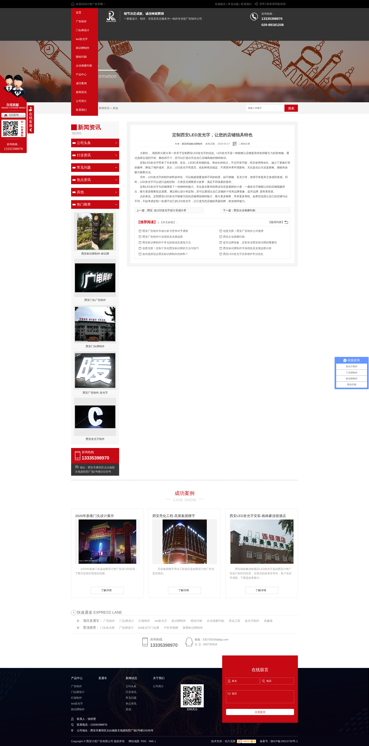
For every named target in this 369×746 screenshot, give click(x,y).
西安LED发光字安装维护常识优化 (243, 254)
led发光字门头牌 (148, 627)
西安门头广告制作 (95, 299)
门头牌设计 (82, 30)
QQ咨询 (14, 114)
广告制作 (81, 21)
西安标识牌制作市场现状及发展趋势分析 (247, 248)
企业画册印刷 (84, 65)
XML (152, 741)
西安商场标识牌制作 (192, 143)
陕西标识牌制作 (193, 627)
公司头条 (84, 143)
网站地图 (134, 741)
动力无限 (230, 741)
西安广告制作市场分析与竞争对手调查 (165, 230)
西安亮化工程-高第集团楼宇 (173, 516)
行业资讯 (84, 155)
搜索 (291, 108)
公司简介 (81, 100)
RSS (144, 741)
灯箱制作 (144, 620)
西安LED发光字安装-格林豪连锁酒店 (258, 516)
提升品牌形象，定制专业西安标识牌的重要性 (250, 242)
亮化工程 (234, 620)
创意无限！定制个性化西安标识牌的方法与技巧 (170, 248)
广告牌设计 (126, 627)
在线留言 (220, 4)
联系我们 (246, 4)
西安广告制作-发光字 (95, 392)
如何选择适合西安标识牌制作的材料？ (165, 254)
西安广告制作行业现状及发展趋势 (162, 236)
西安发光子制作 (95, 438)
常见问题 (233, 4)
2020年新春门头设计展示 (94, 516)
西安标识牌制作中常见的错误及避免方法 (166, 242)
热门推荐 (84, 204)
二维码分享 (244, 143)
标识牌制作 (82, 47)
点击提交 (260, 712)
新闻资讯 (81, 92)
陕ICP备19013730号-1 (284, 741)
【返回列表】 (276, 222)
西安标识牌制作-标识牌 (95, 253)
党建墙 (268, 620)
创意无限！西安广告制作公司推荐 (243, 230)
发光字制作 (252, 620)
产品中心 (81, 74)
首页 (78, 12)
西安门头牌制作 (95, 346)
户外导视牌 (171, 627)
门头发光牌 (107, 627)
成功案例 (81, 83)
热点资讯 (84, 180)
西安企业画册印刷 (244, 210)
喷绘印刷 (81, 56)
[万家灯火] (246, 741)
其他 (115, 108)
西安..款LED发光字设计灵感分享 (166, 210)
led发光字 (82, 39)
